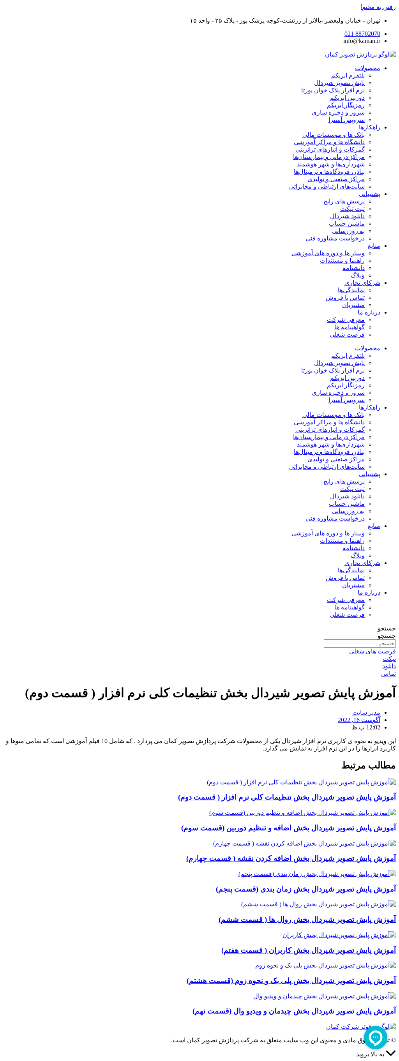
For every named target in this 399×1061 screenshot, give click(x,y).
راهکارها (369, 127)
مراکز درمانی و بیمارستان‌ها (329, 157)
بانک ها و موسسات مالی (333, 134)
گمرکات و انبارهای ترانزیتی (330, 149)
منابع (374, 245)
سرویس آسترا (346, 120)
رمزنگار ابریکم (346, 105)
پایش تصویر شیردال (339, 82)
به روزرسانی (348, 231)
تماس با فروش (345, 297)
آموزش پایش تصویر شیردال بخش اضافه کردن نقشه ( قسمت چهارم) (291, 858)
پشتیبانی (369, 194)
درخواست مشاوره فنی (335, 238)
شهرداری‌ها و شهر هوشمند (331, 164)
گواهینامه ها (349, 327)
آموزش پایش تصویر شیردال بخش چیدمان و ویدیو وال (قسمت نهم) (294, 1011)
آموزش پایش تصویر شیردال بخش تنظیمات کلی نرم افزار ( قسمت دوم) (287, 797)
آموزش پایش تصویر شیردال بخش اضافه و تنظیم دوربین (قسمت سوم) (288, 828)
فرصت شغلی (347, 334)
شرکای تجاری (362, 282)
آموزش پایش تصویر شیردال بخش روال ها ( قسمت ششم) (307, 919)
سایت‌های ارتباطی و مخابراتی (327, 186)
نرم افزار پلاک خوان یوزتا (333, 90)
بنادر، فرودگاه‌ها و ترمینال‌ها (329, 171)
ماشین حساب (347, 223)
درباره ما (369, 312)
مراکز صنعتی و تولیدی (336, 179)
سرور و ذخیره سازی (338, 112)
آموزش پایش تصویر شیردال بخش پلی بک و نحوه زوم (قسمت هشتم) (291, 980)
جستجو (387, 628)
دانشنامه (354, 268)
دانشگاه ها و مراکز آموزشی (329, 142)
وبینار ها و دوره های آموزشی (328, 253)
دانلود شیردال (347, 216)
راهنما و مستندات (342, 260)
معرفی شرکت (346, 319)
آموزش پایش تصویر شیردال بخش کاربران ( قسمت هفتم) (308, 950)
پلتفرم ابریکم (348, 75)
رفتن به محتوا (378, 7)
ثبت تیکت (352, 208)
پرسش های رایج (344, 201)
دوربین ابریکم (347, 97)
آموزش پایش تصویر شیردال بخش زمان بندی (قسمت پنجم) (306, 889)
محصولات (367, 68)
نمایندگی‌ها (351, 290)
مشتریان (353, 305)
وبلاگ (358, 275)
